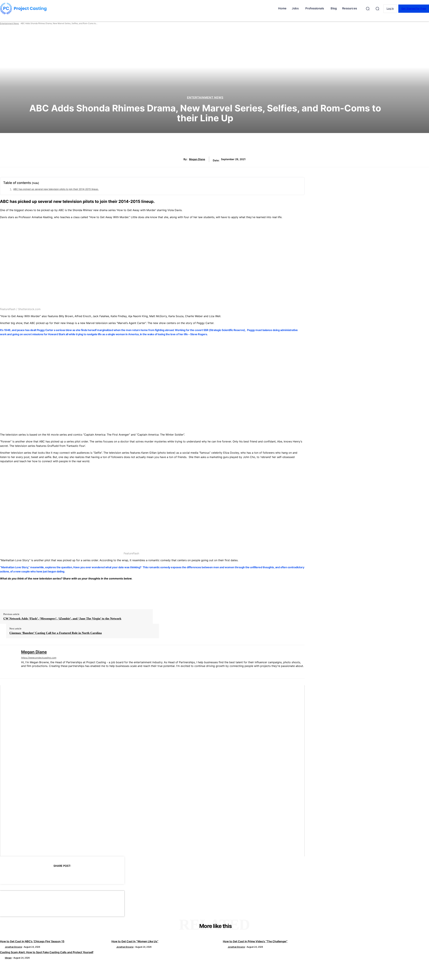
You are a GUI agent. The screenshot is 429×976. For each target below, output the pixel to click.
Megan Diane (197, 159)
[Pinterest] (56, 874)
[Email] (80, 874)
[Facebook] (31, 874)
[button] (368, 9)
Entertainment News (9, 23)
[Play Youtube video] (152, 770)
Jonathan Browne (13, 947)
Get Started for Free (413, 8)
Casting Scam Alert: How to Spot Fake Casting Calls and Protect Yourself (46, 952)
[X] (43, 874)
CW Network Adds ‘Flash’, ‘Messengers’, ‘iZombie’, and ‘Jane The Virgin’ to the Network (62, 618)
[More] (92, 874)
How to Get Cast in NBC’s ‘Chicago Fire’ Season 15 (32, 941)
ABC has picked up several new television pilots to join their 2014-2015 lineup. (56, 189)
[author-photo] (2, 947)
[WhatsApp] (68, 874)
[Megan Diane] (8, 661)
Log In (390, 8)
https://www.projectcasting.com (38, 657)
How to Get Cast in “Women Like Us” (134, 941)
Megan (8, 957)
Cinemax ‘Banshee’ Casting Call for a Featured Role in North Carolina (55, 633)
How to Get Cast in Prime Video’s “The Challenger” (255, 941)
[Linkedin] (22, 671)
